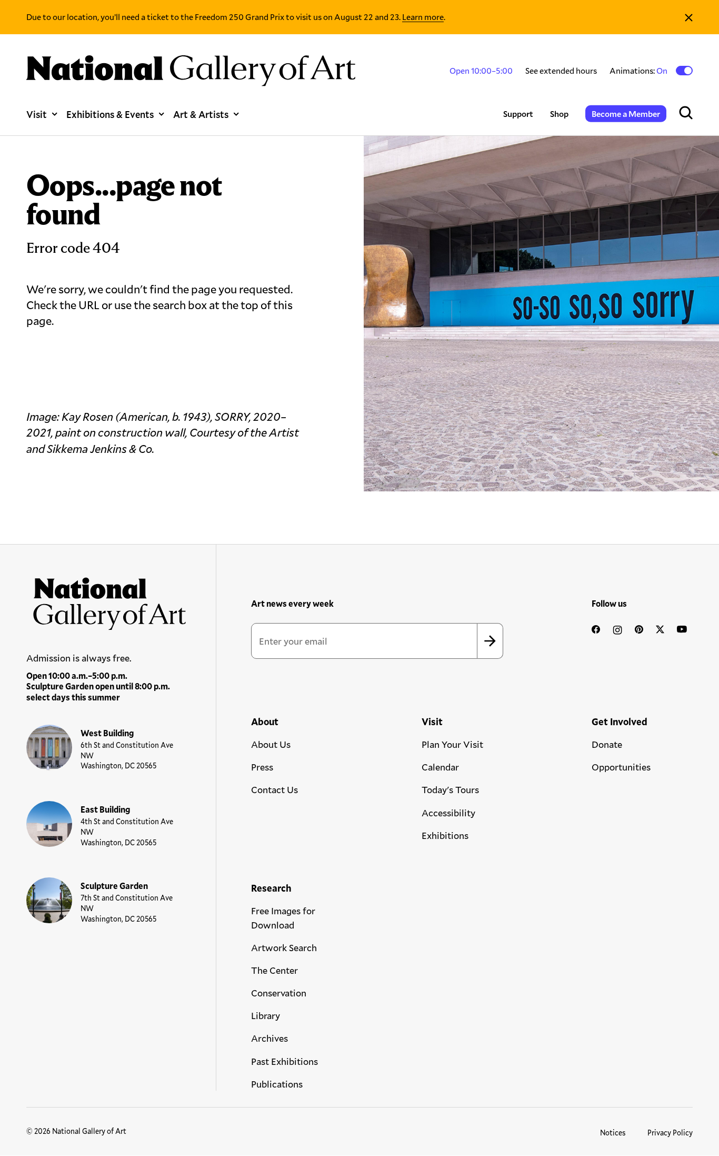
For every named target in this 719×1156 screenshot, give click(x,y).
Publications (277, 1084)
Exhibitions (445, 835)
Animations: (639, 70)
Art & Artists (200, 114)
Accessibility (448, 812)
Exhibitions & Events (110, 114)
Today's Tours (450, 789)
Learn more (423, 16)
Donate (607, 744)
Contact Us (274, 789)
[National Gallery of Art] (106, 600)
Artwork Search (284, 947)
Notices (613, 1133)
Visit (36, 114)
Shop (559, 113)
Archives (269, 1038)
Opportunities (621, 766)
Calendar (440, 766)
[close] (689, 17)
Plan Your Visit (452, 744)
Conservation (278, 992)
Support (518, 113)
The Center (274, 970)
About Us (271, 744)
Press (262, 766)
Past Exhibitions (284, 1061)
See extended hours (561, 70)
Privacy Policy (670, 1133)
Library (265, 1015)
